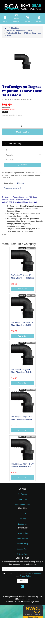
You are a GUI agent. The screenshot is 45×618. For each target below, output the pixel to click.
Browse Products (16, 20)
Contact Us (22, 524)
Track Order (22, 499)
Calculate (23, 165)
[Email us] (22, 586)
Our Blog (22, 519)
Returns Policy (22, 544)
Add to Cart (24, 132)
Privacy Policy (22, 538)
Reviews (7, 188)
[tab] (8, 183)
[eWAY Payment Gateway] (33, 611)
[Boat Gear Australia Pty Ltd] (22, 6)
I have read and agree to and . (24, 574)
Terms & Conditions (34, 573)
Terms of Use (22, 533)
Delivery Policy (22, 554)
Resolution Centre (22, 505)
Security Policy (22, 549)
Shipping (20, 183)
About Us (22, 513)
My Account (22, 494)
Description (8, 183)
